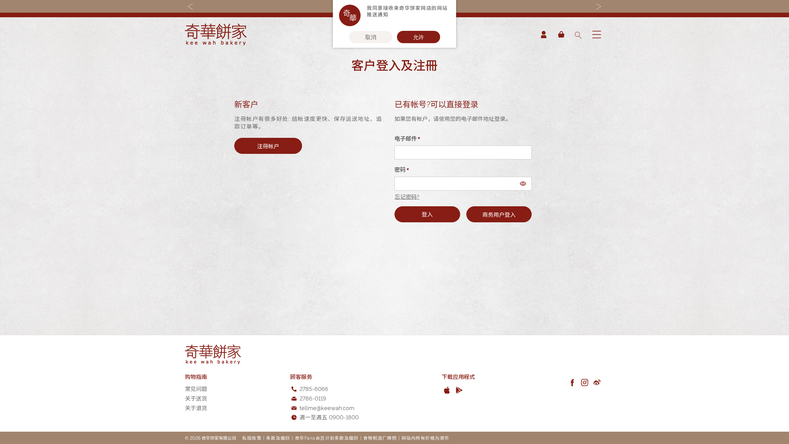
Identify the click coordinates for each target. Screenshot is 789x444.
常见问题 (196, 388)
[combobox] (578, 34)
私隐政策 (251, 438)
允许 (418, 37)
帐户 (543, 34)
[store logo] (216, 34)
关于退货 (196, 407)
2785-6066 (314, 388)
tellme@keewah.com (327, 407)
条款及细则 (278, 438)
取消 (370, 37)
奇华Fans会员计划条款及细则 (327, 438)
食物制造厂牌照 (380, 438)
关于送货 (196, 398)
